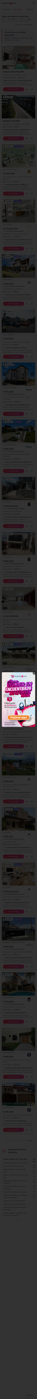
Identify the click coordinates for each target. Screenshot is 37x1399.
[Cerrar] (34, 673)
